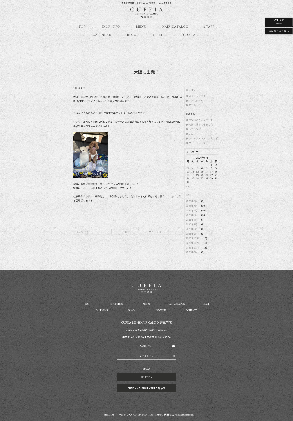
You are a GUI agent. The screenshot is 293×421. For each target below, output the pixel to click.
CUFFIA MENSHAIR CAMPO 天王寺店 (153, 415)
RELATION (146, 377)
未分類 (192, 105)
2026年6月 (192, 210)
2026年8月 (192, 201)
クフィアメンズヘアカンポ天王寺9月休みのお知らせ (203, 138)
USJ (191, 133)
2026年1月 (192, 233)
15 (211, 171)
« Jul (188, 186)
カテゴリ (190, 90)
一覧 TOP (128, 232)
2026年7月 (192, 205)
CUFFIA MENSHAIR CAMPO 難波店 (146, 388)
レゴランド (195, 129)
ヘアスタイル (196, 100)
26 (197, 178)
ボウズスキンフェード (201, 119)
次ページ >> (155, 232)
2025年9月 (192, 252)
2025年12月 (192, 238)
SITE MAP (109, 415)
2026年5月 (192, 215)
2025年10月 (192, 247)
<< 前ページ (81, 232)
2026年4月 (192, 219)
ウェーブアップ (197, 143)
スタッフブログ (197, 96)
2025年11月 (192, 243)
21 (206, 175)
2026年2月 (192, 229)
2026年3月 (192, 224)
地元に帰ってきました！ (202, 124)
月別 (188, 195)
